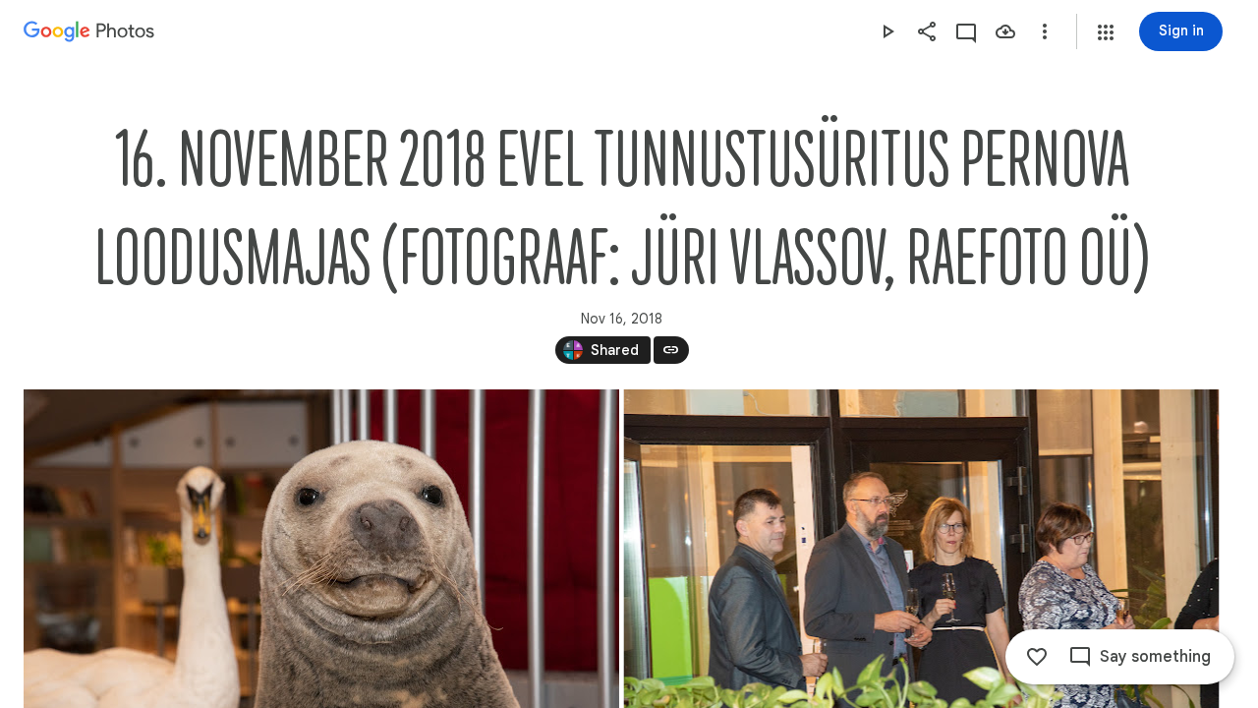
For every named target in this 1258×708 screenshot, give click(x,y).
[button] (1105, 32)
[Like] (1037, 657)
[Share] (926, 31)
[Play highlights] (887, 31)
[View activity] (966, 31)
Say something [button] (1155, 657)
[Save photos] (1005, 31)
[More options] (1044, 31)
